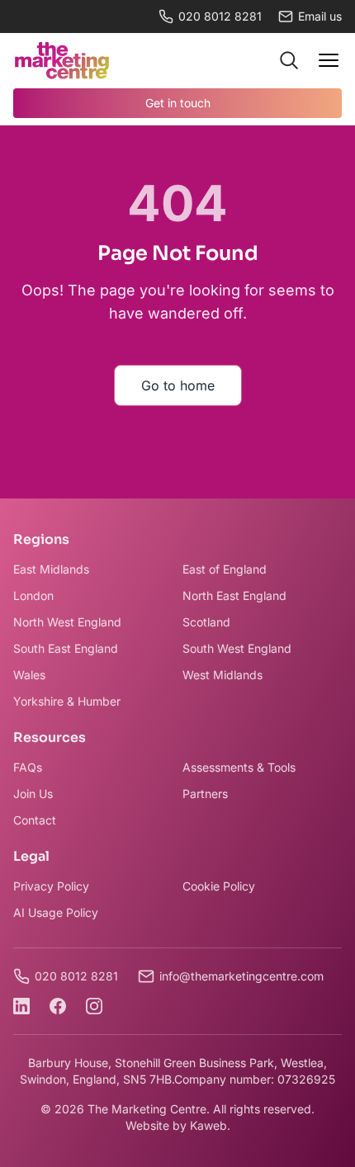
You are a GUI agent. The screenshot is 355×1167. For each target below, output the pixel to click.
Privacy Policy (51, 886)
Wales (29, 675)
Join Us (33, 794)
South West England (236, 648)
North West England (67, 622)
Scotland (206, 622)
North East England (234, 595)
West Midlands (222, 675)
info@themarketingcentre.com (241, 976)
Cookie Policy (218, 886)
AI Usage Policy (55, 912)
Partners (205, 794)
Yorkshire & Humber (67, 701)
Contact (34, 820)
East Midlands (51, 569)
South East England (65, 648)
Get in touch (178, 103)
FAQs (27, 767)
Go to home (178, 385)
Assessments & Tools (239, 767)
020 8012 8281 (220, 16)
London (33, 595)
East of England (224, 569)
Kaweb (208, 1125)
